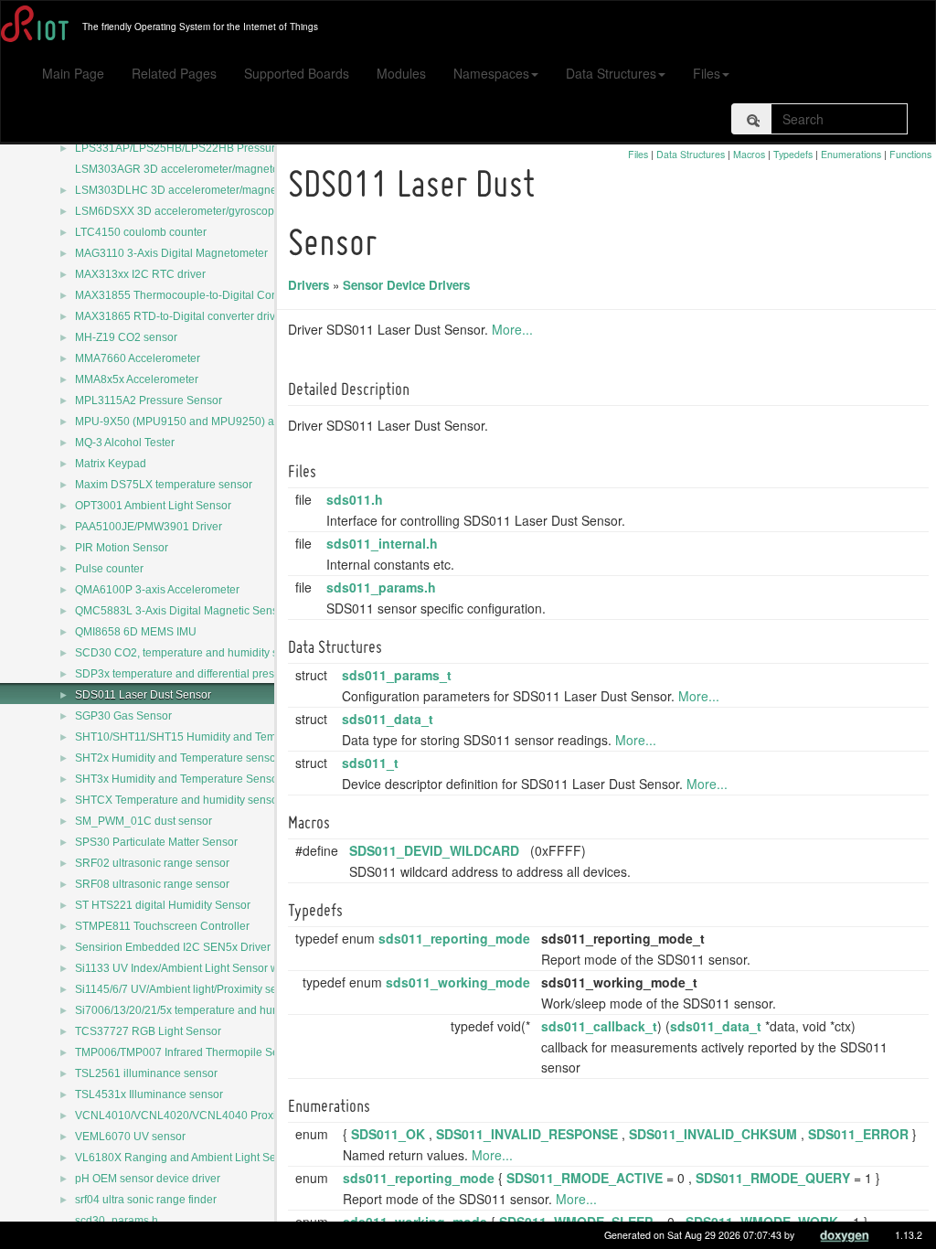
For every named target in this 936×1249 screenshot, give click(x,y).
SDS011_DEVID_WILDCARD (434, 850)
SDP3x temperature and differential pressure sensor (204, 673)
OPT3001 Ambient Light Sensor (153, 505)
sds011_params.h (381, 587)
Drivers (308, 285)
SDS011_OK (388, 1134)
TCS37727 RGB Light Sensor (148, 1031)
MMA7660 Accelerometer (137, 358)
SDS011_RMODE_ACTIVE (584, 1178)
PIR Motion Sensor (121, 547)
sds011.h (354, 499)
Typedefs (793, 154)
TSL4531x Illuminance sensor (149, 1094)
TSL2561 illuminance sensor (146, 1073)
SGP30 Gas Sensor (123, 716)
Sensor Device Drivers (406, 285)
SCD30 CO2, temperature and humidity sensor (190, 652)
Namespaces (491, 73)
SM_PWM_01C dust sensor (143, 821)
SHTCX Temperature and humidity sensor (178, 800)
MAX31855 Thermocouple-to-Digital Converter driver (206, 295)
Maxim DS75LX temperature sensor (163, 484)
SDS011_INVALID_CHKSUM (713, 1134)
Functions (910, 154)
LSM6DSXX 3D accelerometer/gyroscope (178, 211)
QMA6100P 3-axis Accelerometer (157, 589)
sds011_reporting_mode (454, 938)
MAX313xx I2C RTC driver (140, 274)
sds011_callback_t (599, 1026)
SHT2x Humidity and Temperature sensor (177, 758)
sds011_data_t (387, 719)
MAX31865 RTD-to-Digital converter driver (180, 316)
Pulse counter (109, 568)
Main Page (73, 73)
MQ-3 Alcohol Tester (125, 442)
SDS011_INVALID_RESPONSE (527, 1134)
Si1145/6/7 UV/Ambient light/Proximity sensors (189, 989)
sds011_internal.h (382, 543)
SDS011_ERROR (858, 1134)
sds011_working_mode (458, 982)
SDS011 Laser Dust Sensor (143, 695)
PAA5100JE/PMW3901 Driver (148, 526)
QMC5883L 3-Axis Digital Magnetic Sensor (181, 610)
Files (706, 73)
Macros (749, 154)
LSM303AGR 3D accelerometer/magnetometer (191, 169)
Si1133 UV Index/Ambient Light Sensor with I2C (193, 968)
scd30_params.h (116, 1220)
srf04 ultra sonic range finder (146, 1199)
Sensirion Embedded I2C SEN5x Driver (173, 947)
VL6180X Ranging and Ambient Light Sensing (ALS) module (225, 1157)
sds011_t (370, 762)
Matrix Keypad (110, 463)
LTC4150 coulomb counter (141, 232)
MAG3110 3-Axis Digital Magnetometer (171, 253)
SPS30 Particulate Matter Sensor (156, 842)
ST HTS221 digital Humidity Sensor (162, 905)
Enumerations (851, 154)
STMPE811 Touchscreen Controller (162, 926)
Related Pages (174, 73)
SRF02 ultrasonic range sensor (152, 863)
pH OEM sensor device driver (147, 1178)
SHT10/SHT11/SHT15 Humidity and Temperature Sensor (215, 737)
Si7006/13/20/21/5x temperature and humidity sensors (209, 1010)
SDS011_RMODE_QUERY (773, 1178)
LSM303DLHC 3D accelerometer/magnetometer (194, 190)
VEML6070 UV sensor (130, 1136)
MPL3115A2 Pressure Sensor (148, 400)
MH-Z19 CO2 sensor (126, 337)
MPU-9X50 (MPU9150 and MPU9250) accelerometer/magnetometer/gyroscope (272, 421)
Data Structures (611, 73)
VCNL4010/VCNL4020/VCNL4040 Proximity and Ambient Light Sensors (253, 1115)
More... (512, 329)
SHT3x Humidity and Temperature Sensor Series (195, 779)
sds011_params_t (397, 675)
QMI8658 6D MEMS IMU (136, 631)
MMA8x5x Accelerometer (136, 379)
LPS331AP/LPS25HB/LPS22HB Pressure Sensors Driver (216, 148)
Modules (401, 73)
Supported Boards (296, 73)
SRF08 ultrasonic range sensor (152, 884)
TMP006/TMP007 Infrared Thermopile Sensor (188, 1052)
